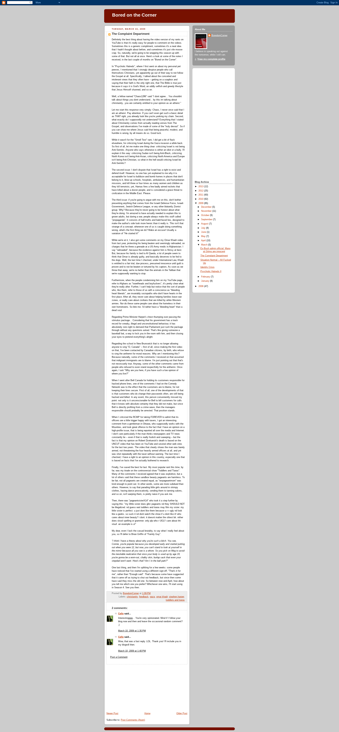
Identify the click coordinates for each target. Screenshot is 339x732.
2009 (201, 203)
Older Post (181, 713)
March (204, 245)
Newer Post (112, 713)
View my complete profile (211, 59)
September (207, 219)
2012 (201, 190)
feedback (143, 596)
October (205, 215)
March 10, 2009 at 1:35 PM (132, 631)
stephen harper (176, 596)
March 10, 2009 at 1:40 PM (132, 651)
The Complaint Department (214, 255)
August (205, 224)
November (206, 211)
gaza (152, 596)
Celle (121, 613)
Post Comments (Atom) (133, 720)
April (203, 240)
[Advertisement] (130, 686)
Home (147, 713)
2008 (201, 286)
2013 (201, 186)
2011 (201, 195)
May (203, 236)
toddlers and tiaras (175, 600)
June (204, 232)
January (205, 281)
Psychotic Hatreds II (210, 271)
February (206, 276)
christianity (132, 596)
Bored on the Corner (134, 15)
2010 (201, 199)
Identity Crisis (207, 267)
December (206, 207)
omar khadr (162, 596)
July (203, 228)
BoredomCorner (219, 35)
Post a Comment (118, 657)
